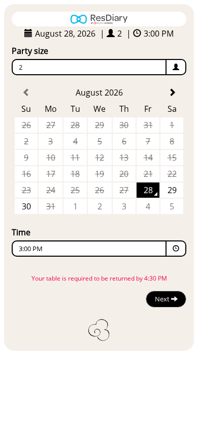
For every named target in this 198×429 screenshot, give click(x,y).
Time (21, 232)
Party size (30, 50)
